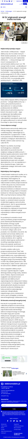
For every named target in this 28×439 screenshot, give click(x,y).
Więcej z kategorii (6, 367)
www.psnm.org (4, 395)
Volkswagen (8, 11)
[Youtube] (20, 420)
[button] (26, 7)
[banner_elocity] (14, 362)
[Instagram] (10, 420)
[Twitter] (14, 420)
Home (2, 11)
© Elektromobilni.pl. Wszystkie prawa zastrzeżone (14, 437)
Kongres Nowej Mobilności (18, 434)
